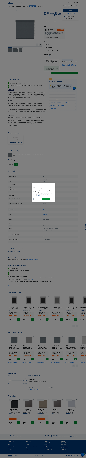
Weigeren (37, 198)
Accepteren (46, 198)
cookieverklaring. (37, 195)
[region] (43, 192)
